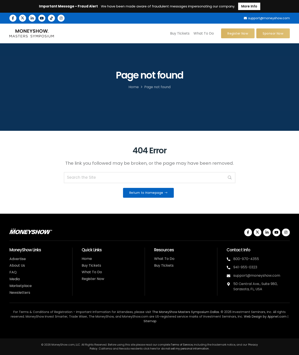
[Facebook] (12, 18)
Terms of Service (182, 344)
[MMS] (31, 33)
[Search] (230, 177)
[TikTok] (51, 18)
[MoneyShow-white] (30, 231)
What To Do (92, 272)
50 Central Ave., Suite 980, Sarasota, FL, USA (255, 286)
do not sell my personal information (185, 348)
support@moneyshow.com (256, 275)
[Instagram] (61, 18)
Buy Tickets (91, 265)
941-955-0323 (245, 267)
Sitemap (150, 321)
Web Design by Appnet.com (265, 316)
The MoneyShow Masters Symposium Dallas (185, 312)
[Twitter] (22, 18)
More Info (249, 6)
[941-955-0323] (230, 267)
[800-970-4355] (230, 259)
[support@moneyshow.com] (230, 276)
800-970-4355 (246, 258)
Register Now (93, 278)
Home (133, 86)
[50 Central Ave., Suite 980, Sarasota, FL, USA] (230, 284)
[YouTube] (41, 18)
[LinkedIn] (32, 18)
